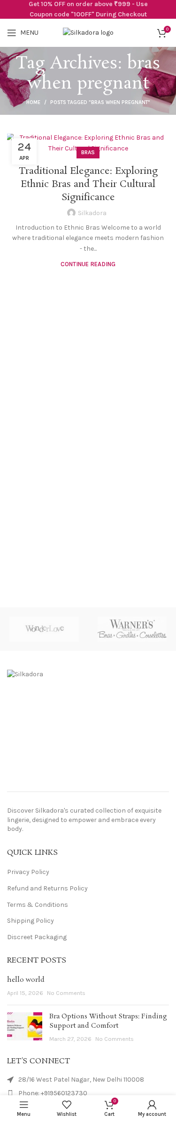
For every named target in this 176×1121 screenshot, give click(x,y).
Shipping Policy (30, 921)
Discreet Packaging (37, 937)
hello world (26, 980)
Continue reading (88, 264)
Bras (88, 152)
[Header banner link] (88, 9)
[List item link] (88, 1093)
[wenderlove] (44, 629)
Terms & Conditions (37, 905)
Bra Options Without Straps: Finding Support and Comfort (108, 1021)
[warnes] (132, 629)
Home (33, 102)
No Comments (66, 992)
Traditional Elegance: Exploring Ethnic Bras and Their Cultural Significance (88, 184)
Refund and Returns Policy (47, 888)
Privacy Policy (28, 872)
